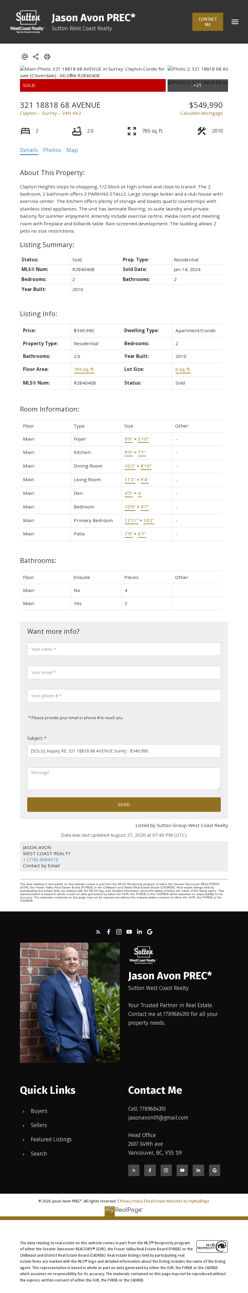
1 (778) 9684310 (40, 859)
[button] (208, 22)
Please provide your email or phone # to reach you (77, 717)
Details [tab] (29, 150)
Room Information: (49, 409)
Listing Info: (38, 313)
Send (124, 804)
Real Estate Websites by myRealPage (177, 1201)
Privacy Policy (131, 1201)
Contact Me (208, 21)
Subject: (35, 738)
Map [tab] (72, 150)
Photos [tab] (52, 150)
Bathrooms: (38, 560)
